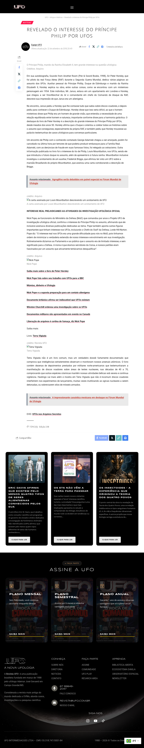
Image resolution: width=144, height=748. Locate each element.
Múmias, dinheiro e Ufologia (41, 285)
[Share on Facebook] (89, 46)
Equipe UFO (36, 44)
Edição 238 (44, 427)
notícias (27, 22)
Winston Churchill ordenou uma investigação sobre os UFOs (57, 307)
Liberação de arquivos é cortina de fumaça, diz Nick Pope (56, 321)
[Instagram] (87, 720)
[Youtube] (95, 720)
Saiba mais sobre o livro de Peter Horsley (47, 271)
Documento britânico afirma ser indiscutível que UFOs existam (58, 300)
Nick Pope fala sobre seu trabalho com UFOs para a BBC (55, 278)
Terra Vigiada (39, 336)
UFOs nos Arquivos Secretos (46, 414)
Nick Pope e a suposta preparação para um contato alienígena (58, 292)
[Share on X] (93, 46)
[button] (72, 7)
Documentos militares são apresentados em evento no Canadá (58, 314)
